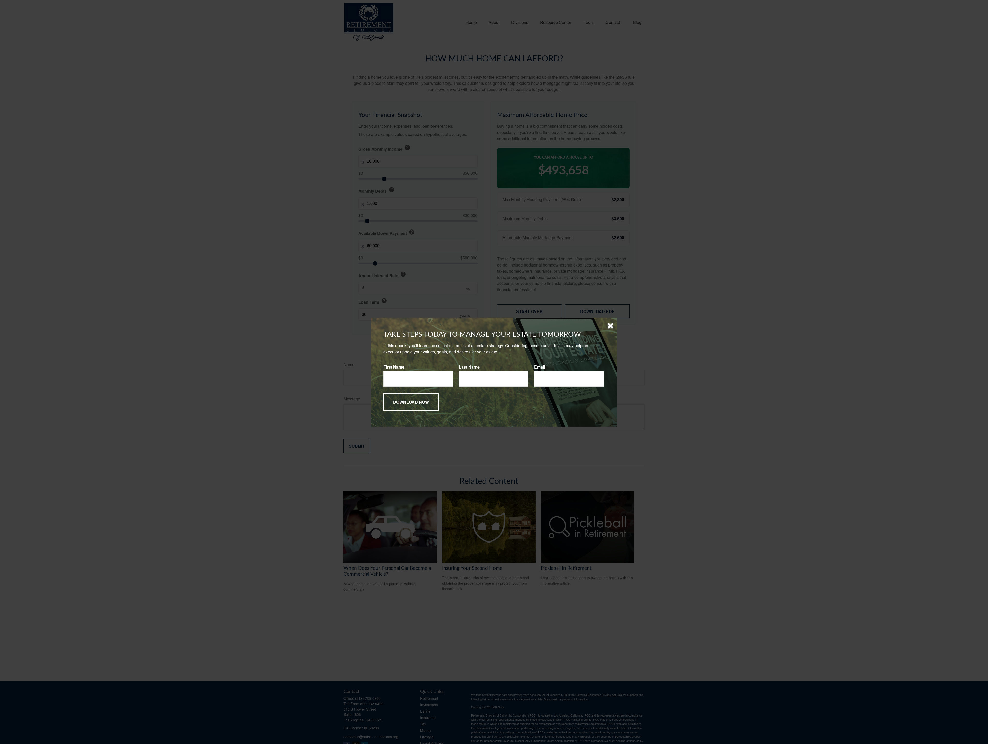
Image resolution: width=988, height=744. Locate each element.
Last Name (469, 367)
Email (539, 367)
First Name (393, 367)
